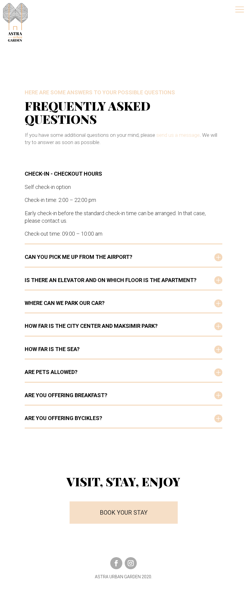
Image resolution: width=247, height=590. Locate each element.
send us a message (178, 135)
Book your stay (124, 512)
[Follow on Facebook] (116, 563)
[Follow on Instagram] (131, 563)
